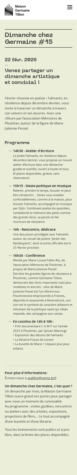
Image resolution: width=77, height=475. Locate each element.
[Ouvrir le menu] (69, 7)
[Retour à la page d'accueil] (15, 10)
